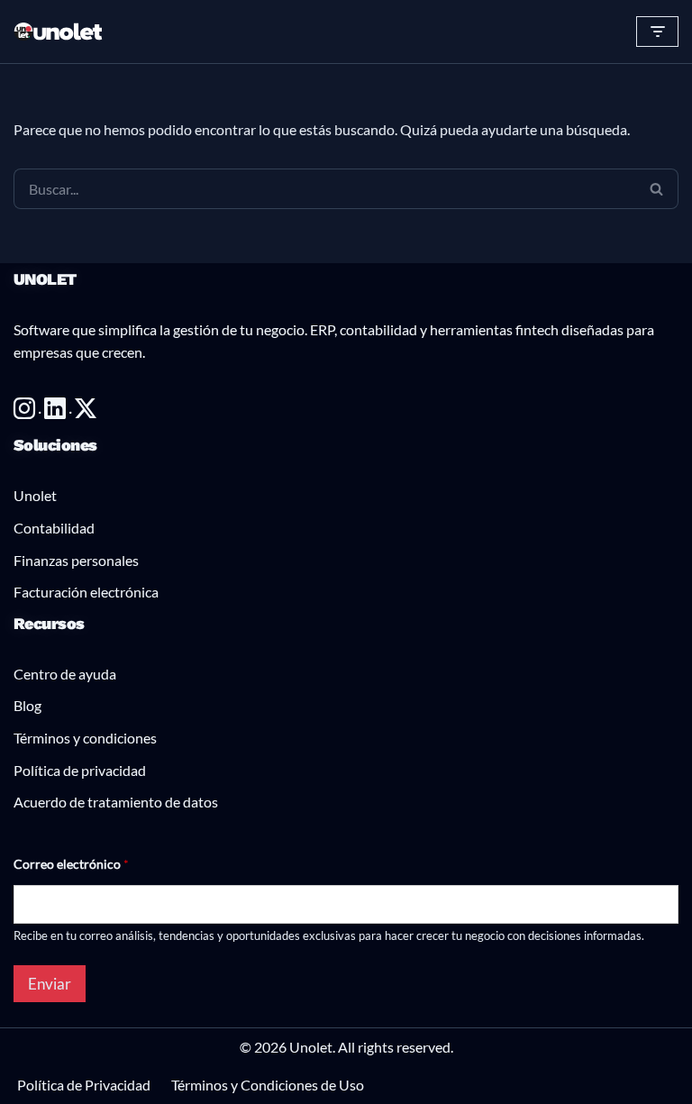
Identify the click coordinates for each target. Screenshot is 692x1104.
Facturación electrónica (86, 591)
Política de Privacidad (83, 1084)
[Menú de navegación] (657, 31)
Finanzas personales (76, 560)
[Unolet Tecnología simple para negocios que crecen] (59, 32)
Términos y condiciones (85, 737)
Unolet (35, 495)
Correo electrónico (71, 863)
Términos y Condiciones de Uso (267, 1084)
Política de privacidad (80, 770)
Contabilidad (54, 527)
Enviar (49, 983)
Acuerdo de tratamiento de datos (116, 801)
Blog (27, 705)
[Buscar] (656, 189)
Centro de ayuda (65, 673)
